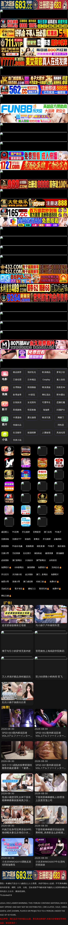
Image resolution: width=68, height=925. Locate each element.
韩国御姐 (32, 387)
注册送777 (17, 539)
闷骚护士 (61, 409)
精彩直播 (41, 546)
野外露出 (61, 394)
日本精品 (32, 379)
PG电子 (58, 532)
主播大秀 (5, 553)
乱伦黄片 (27, 553)
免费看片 (55, 574)
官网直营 (37, 532)
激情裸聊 (31, 567)
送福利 (28, 539)
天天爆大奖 (17, 574)
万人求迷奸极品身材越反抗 (16, 676)
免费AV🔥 (57, 588)
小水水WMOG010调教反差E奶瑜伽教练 (16, 863)
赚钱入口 (32, 588)
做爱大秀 (5, 581)
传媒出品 (17, 424)
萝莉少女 (61, 372)
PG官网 (15, 532)
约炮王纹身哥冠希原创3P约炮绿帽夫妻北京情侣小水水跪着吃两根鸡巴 (16, 832)
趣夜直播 (49, 553)
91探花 (31, 394)
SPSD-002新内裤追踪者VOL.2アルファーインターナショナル (50, 735)
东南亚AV (60, 387)
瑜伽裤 (46, 409)
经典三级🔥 (41, 581)
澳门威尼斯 (28, 581)
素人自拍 (61, 379)
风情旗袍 (17, 409)
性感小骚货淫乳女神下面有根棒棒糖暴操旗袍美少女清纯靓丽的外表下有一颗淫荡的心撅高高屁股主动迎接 (16, 801)
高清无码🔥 (44, 588)
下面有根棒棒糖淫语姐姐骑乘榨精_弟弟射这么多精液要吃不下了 (50, 832)
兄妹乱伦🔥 (6, 588)
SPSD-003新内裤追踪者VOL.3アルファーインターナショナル (16, 735)
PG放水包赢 (17, 546)
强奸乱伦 (32, 372)
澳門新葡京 (41, 560)
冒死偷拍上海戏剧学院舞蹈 (50, 650)
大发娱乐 (29, 560)
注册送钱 (5, 539)
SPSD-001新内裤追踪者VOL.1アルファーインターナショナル (50, 767)
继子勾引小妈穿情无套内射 (16, 650)
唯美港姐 (46, 387)
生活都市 (17, 432)
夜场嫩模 (60, 553)
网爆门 (61, 417)
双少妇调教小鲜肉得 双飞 (49, 676)
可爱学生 (46, 402)
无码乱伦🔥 (57, 567)
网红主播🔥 (6, 595)
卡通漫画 (17, 417)
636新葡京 (19, 567)
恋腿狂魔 (61, 402)
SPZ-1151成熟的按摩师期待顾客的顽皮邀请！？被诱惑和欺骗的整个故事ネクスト (17, 767)
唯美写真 (46, 417)
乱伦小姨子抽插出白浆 (14, 702)
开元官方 (5, 574)
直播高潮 (30, 546)
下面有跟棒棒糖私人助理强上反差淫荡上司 (50, 798)
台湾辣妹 (17, 387)
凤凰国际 (5, 546)
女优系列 (32, 402)
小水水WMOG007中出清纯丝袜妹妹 (50, 863)
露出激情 (32, 417)
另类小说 (17, 439)
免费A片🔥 (54, 581)
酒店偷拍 (61, 546)
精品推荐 (17, 372)
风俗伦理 (61, 432)
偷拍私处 (38, 553)
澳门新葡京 (17, 560)
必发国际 (5, 560)
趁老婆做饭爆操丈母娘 (14, 625)
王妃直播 (16, 553)
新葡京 (37, 539)
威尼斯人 (5, 532)
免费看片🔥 (6, 567)
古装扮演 (17, 402)
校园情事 (32, 432)
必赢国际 (58, 539)
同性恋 (61, 424)
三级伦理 (17, 379)
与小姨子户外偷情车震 (48, 625)
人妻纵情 (46, 432)
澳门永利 (48, 532)
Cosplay (46, 379)
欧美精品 (46, 372)
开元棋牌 (26, 532)
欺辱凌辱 (17, 394)
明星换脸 (32, 409)
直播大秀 (16, 581)
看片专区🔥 (20, 588)
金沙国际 (29, 574)
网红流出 (46, 394)
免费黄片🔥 (43, 567)
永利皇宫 (53, 560)
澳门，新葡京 (42, 574)
